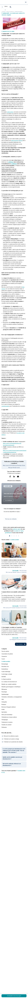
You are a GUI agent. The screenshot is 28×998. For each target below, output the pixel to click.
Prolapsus (3, 704)
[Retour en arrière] (2, 7)
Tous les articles (5, 651)
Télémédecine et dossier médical (9, 717)
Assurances (4, 656)
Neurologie (4, 691)
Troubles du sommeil (6, 724)
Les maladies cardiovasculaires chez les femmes (13, 560)
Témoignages (4, 719)
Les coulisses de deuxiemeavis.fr (9, 681)
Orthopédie (4, 702)
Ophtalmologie (5, 694)
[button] (10, 7)
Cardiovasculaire (5, 661)
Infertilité (3, 676)
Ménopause (4, 689)
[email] (18, 476)
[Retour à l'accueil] (3, 2)
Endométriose (4, 669)
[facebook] (10, 476)
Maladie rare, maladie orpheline (8, 684)
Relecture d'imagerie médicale (8, 707)
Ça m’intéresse (8, 500)
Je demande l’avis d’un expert (14, 995)
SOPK (3, 709)
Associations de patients (7, 653)
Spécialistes (4, 712)
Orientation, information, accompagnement (11, 696)
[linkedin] (14, 476)
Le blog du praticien (6, 679)
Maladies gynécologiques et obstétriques (10, 686)
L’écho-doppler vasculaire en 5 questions (11, 627)
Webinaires (4, 727)
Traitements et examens (6, 722)
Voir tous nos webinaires (11, 519)
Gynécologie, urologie (6, 674)
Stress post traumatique (6, 714)
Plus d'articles (19, 644)
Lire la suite (15, 570)
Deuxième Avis (5, 666)
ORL (2, 699)
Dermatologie (4, 664)
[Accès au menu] (25, 2)
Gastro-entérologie (5, 671)
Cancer (3, 659)
